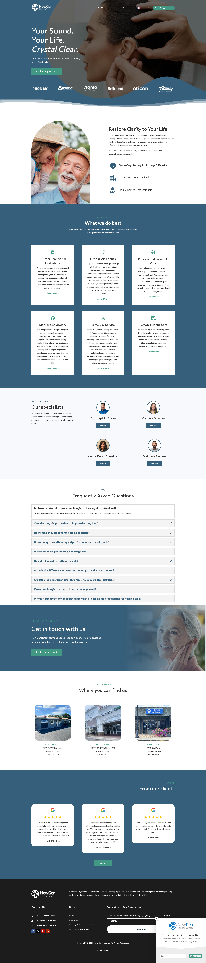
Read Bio (103, 425)
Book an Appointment (46, 652)
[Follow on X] (38, 931)
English (144, 8)
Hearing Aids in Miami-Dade (82, 925)
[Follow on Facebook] (33, 931)
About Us (100, 8)
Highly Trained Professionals (135, 189)
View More (103, 863)
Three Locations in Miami (134, 177)
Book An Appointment (163, 8)
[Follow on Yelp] (43, 931)
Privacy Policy (103, 950)
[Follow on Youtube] (48, 931)
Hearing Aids (115, 8)
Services (88, 8)
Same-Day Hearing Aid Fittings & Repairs (143, 165)
